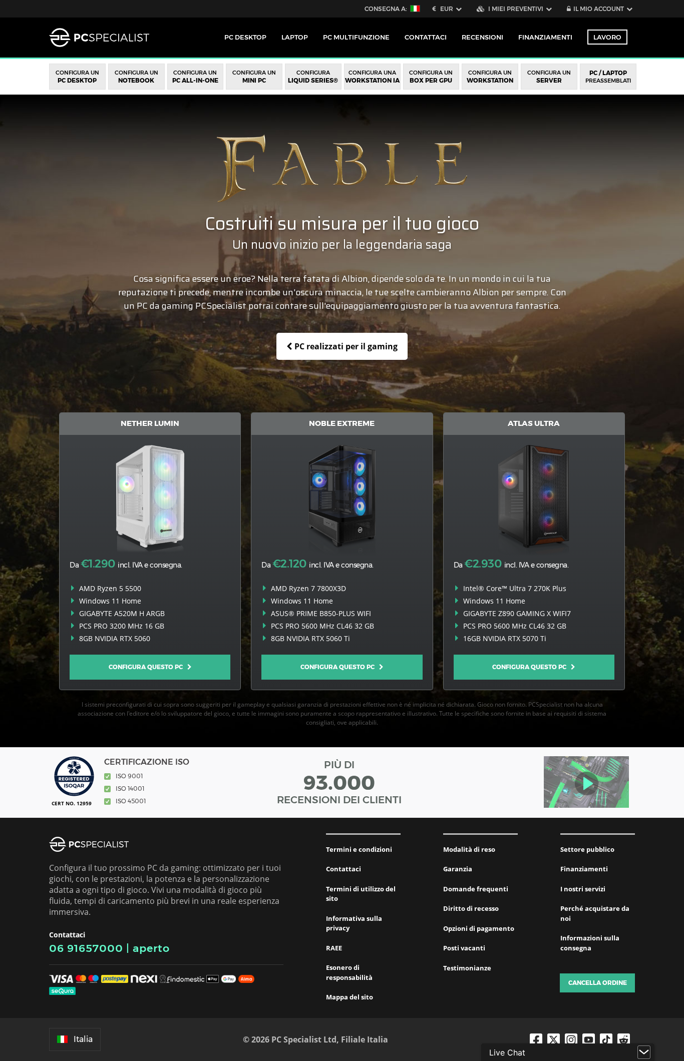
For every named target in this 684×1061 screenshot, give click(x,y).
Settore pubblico (587, 849)
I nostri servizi (582, 888)
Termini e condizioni (359, 849)
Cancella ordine (597, 982)
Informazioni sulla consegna (589, 942)
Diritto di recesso (471, 908)
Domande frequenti (475, 888)
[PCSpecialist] (99, 37)
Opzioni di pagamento (478, 928)
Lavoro (607, 37)
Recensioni (482, 37)
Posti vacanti (464, 947)
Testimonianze (467, 967)
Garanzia (457, 868)
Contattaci (343, 868)
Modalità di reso (469, 849)
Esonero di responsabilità (349, 972)
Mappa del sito (349, 996)
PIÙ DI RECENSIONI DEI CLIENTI (339, 782)
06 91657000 (86, 948)
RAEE (334, 947)
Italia (83, 1039)
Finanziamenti (545, 37)
